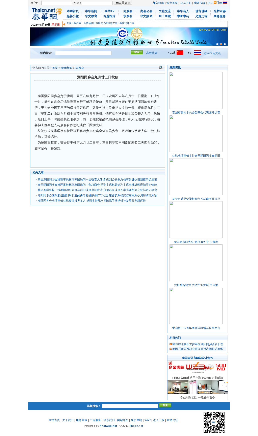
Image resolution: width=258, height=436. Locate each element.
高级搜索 (151, 53)
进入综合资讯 (212, 53)
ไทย (220, 2)
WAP (148, 420)
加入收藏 (158, 2)
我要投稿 (199, 2)
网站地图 (122, 420)
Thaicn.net (136, 425)
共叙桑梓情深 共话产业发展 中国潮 (196, 285)
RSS (210, 2)
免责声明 (136, 420)
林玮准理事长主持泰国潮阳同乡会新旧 (196, 155)
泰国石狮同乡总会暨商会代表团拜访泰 (196, 112)
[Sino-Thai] (217, 44)
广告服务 (95, 420)
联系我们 (109, 420)
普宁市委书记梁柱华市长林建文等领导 (196, 198)
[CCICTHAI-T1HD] (221, 44)
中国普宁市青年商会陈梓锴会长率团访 (196, 328)
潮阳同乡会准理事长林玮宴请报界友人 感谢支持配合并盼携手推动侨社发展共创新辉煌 (92, 200)
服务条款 (81, 420)
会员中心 (185, 2)
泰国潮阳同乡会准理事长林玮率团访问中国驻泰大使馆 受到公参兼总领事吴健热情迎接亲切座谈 (97, 179)
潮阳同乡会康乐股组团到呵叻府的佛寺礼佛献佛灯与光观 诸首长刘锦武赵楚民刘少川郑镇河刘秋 (97, 195)
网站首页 (54, 420)
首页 (55, 67)
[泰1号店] (225, 44)
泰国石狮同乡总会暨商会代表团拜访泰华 (197, 348)
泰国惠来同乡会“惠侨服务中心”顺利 (196, 241)
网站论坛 (172, 420)
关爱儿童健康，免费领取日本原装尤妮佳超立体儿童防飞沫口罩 (100, 23)
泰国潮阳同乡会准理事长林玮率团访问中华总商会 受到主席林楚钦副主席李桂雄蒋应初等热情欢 (97, 184)
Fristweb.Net (108, 425)
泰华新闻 (66, 67)
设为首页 (172, 2)
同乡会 (80, 67)
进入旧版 (158, 420)
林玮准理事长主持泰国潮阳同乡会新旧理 (197, 344)
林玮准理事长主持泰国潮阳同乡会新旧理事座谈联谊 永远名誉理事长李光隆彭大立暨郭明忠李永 (97, 190)
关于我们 (68, 420)
